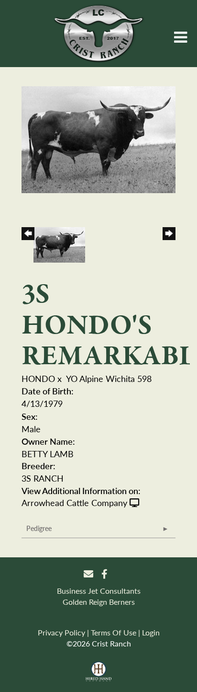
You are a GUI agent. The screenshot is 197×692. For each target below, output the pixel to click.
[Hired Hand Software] (99, 671)
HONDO (38, 378)
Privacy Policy (61, 632)
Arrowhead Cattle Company (74, 502)
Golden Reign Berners (99, 601)
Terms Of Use (113, 632)
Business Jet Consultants (99, 590)
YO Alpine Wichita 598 (109, 378)
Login (151, 632)
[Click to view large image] (98, 138)
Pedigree (39, 528)
